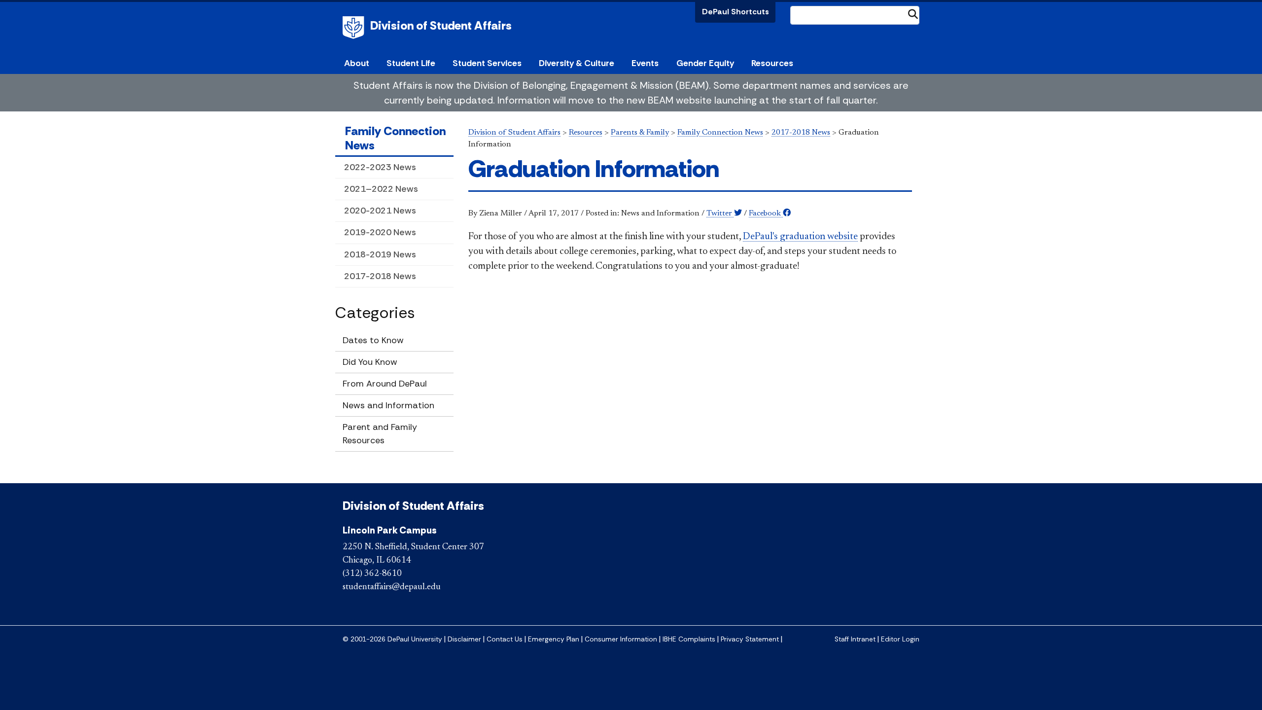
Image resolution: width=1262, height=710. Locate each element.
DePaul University (355, 27)
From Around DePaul (385, 384)
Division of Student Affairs (441, 25)
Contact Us (505, 639)
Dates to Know (373, 340)
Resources (585, 133)
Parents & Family (640, 133)
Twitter (720, 213)
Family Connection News (395, 138)
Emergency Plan (553, 639)
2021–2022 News (381, 189)
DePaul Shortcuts (735, 11)
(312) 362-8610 (372, 573)
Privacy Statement (750, 639)
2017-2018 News (380, 276)
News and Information (388, 405)
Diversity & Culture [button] (576, 63)
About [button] (356, 63)
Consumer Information (621, 639)
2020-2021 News (380, 210)
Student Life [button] (410, 63)
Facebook (766, 213)
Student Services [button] (487, 63)
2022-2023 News (380, 167)
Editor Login (900, 639)
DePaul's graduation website (800, 237)
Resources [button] (772, 63)
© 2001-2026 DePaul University (392, 639)
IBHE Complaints (689, 639)
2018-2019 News (380, 254)
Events (645, 63)
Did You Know (370, 362)
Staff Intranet (855, 639)
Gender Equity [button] (705, 63)
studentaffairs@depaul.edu (392, 587)
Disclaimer (464, 639)
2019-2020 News (380, 232)
